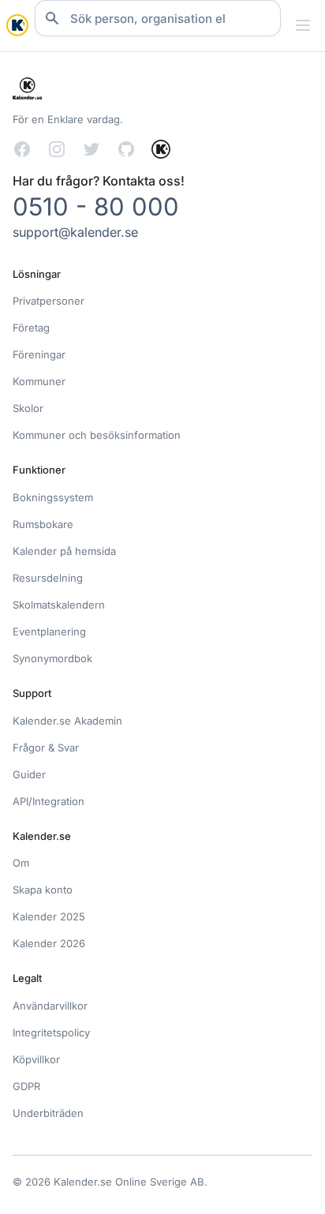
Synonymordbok (52, 658)
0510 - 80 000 (96, 206)
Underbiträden (48, 1113)
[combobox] (158, 18)
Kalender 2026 (49, 943)
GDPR (26, 1086)
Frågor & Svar (46, 747)
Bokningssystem (53, 497)
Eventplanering (49, 631)
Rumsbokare (43, 524)
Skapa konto (43, 889)
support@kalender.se (75, 232)
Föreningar (39, 354)
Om (21, 862)
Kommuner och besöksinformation (97, 435)
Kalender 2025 (49, 916)
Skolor (28, 408)
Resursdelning (48, 577)
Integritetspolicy (51, 1032)
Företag (31, 327)
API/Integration (48, 801)
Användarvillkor (50, 1005)
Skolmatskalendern (59, 604)
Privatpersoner (48, 300)
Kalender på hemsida (64, 551)
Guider (29, 774)
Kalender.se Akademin (67, 720)
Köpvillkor (36, 1059)
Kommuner (39, 381)
